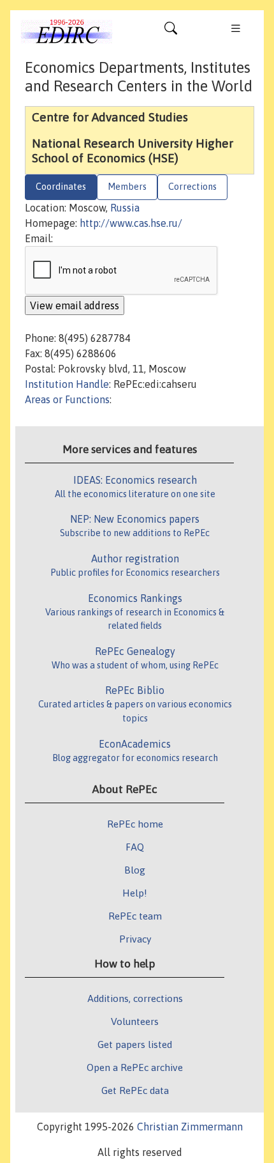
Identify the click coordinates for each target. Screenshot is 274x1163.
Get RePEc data (135, 1090)
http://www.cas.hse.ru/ (131, 223)
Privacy (135, 938)
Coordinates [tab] (61, 186)
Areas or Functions (67, 399)
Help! (134, 892)
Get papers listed (134, 1044)
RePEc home (135, 823)
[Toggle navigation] (171, 31)
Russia (125, 207)
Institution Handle (67, 384)
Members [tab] (127, 186)
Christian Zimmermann (190, 1126)
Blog (134, 869)
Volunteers (135, 1021)
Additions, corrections (135, 998)
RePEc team (135, 915)
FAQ (135, 846)
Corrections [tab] (192, 186)
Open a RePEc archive (135, 1067)
